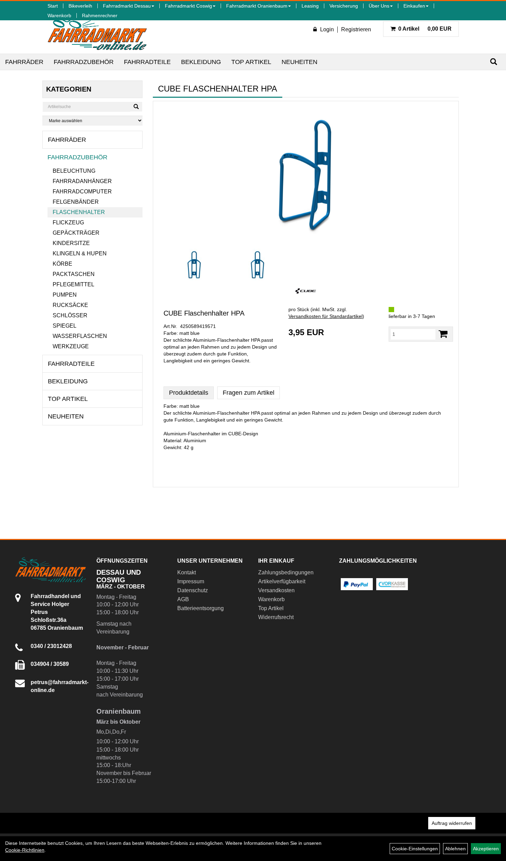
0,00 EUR (425, 29)
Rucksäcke (70, 305)
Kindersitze (71, 243)
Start (53, 5)
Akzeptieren (486, 848)
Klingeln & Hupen (80, 253)
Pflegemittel (73, 284)
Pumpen (65, 295)
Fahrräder (24, 62)
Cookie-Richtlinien (24, 850)
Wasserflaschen (80, 336)
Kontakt (186, 572)
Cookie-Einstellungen (415, 848)
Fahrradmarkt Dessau (127, 5)
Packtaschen (74, 274)
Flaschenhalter (79, 212)
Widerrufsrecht (276, 617)
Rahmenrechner (99, 15)
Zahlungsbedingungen (286, 572)
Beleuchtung (74, 171)
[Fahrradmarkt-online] (97, 32)
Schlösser (70, 315)
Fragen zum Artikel (248, 392)
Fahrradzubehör (84, 62)
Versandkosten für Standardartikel (325, 316)
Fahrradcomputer (82, 191)
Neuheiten (299, 62)
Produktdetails (188, 392)
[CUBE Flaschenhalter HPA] (306, 175)
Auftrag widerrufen (452, 823)
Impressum (190, 581)
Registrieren (356, 29)
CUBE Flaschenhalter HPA (204, 313)
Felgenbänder (76, 202)
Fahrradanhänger (82, 181)
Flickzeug (68, 222)
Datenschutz (192, 590)
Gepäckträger (76, 233)
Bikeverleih (80, 5)
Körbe (62, 264)
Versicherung (343, 5)
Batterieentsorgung (200, 608)
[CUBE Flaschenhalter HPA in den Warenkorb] (443, 334)
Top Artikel (251, 62)
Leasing (310, 5)
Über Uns (379, 5)
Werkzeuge (71, 346)
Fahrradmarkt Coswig (188, 5)
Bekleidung (201, 62)
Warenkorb (59, 15)
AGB (183, 599)
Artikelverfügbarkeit (281, 581)
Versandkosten (276, 590)
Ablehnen (455, 848)
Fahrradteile (147, 62)
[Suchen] (493, 61)
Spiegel (64, 326)
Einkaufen (414, 5)
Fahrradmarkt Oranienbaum (256, 5)
